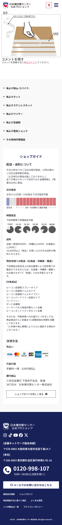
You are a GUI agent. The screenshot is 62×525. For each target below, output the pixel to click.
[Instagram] (5, 435)
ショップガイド (26, 494)
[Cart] (49, 5)
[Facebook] (21, 435)
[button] (56, 5)
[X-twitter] (26, 435)
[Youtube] (16, 435)
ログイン (30, 62)
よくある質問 (36, 500)
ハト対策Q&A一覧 (11, 506)
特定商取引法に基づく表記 (14, 500)
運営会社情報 (9, 494)
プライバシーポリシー (33, 506)
